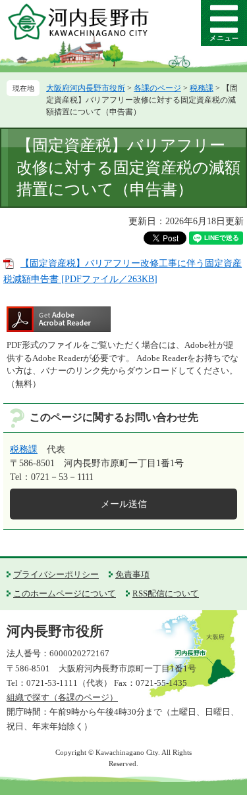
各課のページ (157, 88)
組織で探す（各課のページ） (62, 697)
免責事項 (132, 574)
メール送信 (124, 504)
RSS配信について (165, 593)
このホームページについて (64, 593)
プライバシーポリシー (56, 574)
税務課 (201, 88)
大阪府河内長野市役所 (85, 88)
